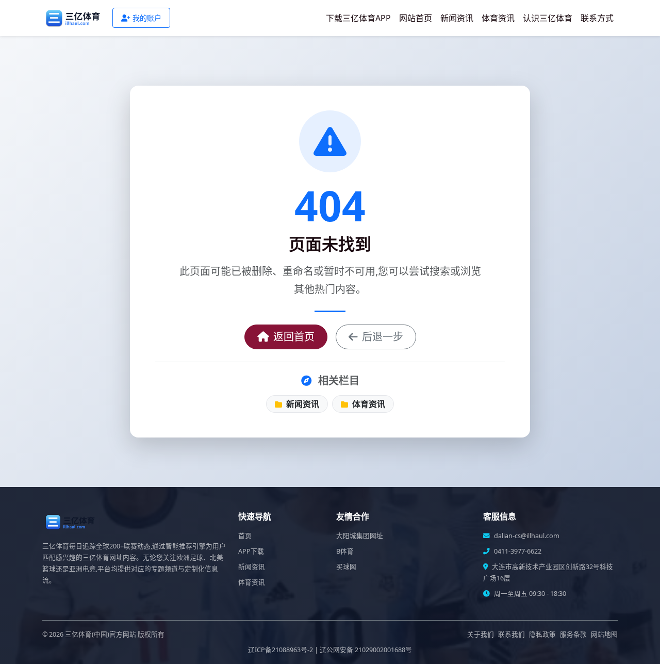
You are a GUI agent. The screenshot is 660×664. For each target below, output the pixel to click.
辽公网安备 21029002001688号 (366, 649)
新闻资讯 (456, 18)
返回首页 (294, 337)
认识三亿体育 (547, 18)
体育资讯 (498, 18)
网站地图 (604, 634)
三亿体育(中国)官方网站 (100, 634)
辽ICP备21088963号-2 (280, 649)
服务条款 (573, 634)
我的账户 (147, 18)
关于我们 (480, 634)
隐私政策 (542, 634)
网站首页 (415, 18)
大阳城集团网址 (359, 535)
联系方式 (597, 18)
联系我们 (511, 634)
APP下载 (251, 551)
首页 (245, 535)
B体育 (345, 551)
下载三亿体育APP (358, 18)
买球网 (346, 566)
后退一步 (382, 337)
